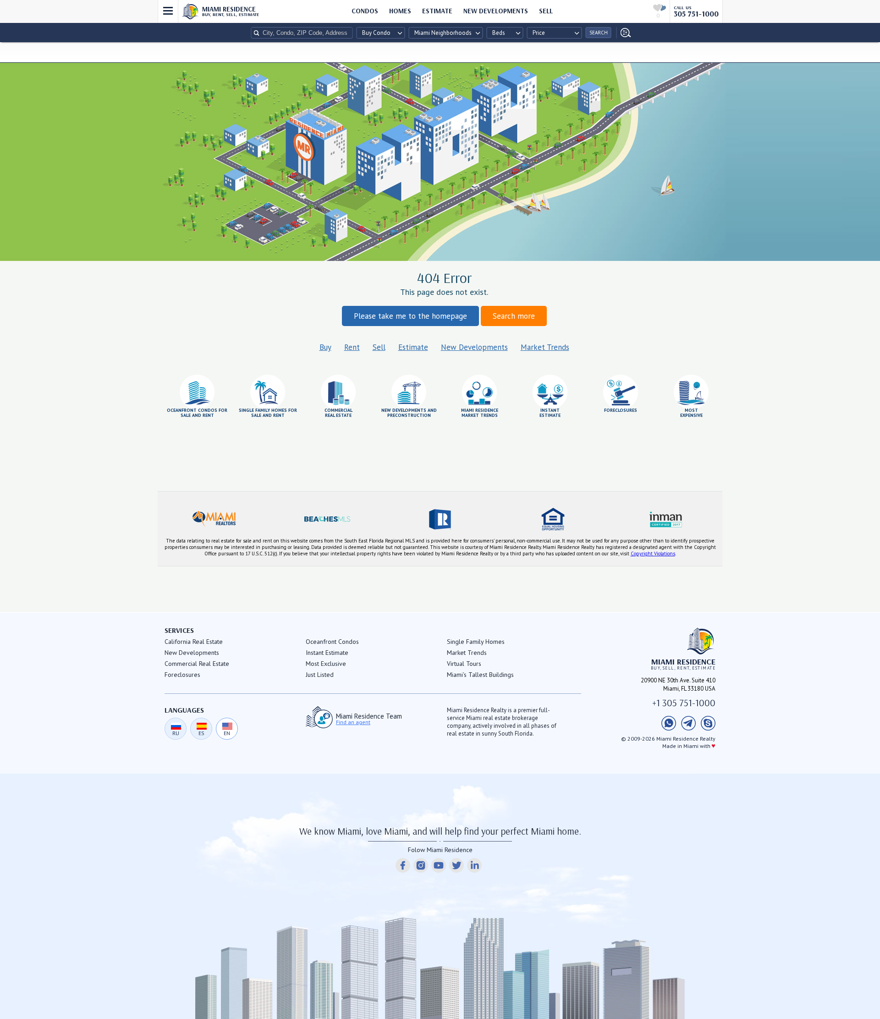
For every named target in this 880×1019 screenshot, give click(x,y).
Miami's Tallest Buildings (480, 674)
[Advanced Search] (623, 33)
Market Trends (545, 347)
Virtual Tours (464, 663)
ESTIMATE (437, 10)
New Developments (495, 10)
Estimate (413, 347)
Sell (379, 347)
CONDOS (365, 10)
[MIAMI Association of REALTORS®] (214, 519)
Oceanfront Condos (332, 641)
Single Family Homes (476, 641)
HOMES (400, 10)
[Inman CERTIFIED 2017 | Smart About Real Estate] (666, 519)
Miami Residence (230, 11)
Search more (514, 316)
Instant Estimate (327, 652)
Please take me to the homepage (410, 316)
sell (546, 10)
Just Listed (320, 674)
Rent (352, 347)
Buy (325, 347)
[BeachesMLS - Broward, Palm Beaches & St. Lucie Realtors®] (326, 519)
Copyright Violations (653, 553)
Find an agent (353, 722)
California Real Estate (194, 641)
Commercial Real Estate (197, 663)
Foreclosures (182, 674)
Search (598, 32)
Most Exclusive (326, 663)
